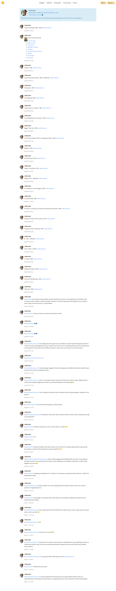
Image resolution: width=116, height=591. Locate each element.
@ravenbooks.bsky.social (31, 344)
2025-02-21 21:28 (28, 407)
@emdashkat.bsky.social (31, 510)
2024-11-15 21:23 (28, 525)
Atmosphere (57, 3)
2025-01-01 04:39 (28, 466)
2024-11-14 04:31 (28, 559)
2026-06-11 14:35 (28, 201)
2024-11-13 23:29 (28, 582)
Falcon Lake (31, 41)
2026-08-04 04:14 (28, 91)
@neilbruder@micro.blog (50, 13)
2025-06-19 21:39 (28, 351)
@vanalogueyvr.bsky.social (32, 577)
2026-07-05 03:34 (28, 151)
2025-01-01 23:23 (28, 429)
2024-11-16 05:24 (28, 503)
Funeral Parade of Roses (34, 51)
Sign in (103, 3)
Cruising (29, 49)
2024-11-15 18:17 (28, 535)
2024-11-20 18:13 (28, 490)
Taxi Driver (30, 45)
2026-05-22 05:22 (28, 272)
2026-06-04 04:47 (28, 221)
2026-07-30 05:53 (28, 111)
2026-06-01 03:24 (28, 252)
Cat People (30, 55)
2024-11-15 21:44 (28, 515)
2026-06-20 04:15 (28, 191)
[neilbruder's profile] (22, 26)
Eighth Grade (31, 43)
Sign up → (111, 3)
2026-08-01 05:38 (28, 101)
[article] (58, 28)
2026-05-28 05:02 (28, 262)
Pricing (75, 3)
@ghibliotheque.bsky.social (32, 414)
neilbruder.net (47, 28)
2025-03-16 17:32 (28, 385)
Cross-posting (67, 3)
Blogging (41, 3)
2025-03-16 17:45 (28, 373)
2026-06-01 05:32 (28, 241)
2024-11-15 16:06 (28, 549)
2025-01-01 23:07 (28, 452)
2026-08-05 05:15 (28, 81)
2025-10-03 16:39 (28, 306)
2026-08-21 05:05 (28, 30)
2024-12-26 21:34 (28, 478)
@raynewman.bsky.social (31, 368)
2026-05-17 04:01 (28, 282)
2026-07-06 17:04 (28, 141)
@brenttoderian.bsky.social (32, 556)
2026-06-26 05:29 (28, 181)
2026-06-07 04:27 (28, 211)
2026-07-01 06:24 (28, 171)
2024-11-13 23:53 (28, 569)
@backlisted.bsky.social (41, 459)
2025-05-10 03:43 (28, 361)
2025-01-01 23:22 (28, 440)
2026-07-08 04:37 (28, 131)
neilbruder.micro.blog (35, 15)
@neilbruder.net (29, 313)
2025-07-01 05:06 (28, 326)
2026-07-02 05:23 (28, 161)
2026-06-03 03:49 (28, 231)
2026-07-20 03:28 (28, 121)
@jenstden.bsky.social (30, 404)
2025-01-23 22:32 (28, 419)
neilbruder (27, 25)
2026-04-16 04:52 (28, 292)
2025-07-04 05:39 (28, 316)
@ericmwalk (28, 299)
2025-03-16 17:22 (28, 397)
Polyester (30, 58)
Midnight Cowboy (32, 47)
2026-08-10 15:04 (28, 60)
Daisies (29, 53)
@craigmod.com (39, 358)
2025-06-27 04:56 (28, 336)
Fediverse (49, 3)
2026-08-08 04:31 (28, 70)
